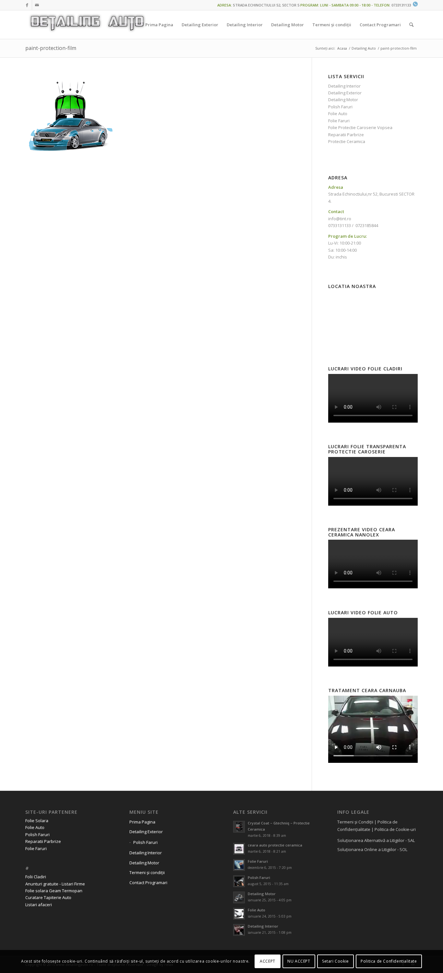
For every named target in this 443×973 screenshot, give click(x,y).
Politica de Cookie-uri (395, 829)
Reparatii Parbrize (346, 135)
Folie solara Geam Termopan (53, 891)
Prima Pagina (142, 822)
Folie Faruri (339, 121)
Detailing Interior (344, 86)
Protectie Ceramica (346, 141)
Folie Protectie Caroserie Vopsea (360, 127)
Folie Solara (36, 820)
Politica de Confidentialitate (389, 961)
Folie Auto (337, 113)
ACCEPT (267, 961)
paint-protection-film (50, 48)
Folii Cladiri (35, 877)
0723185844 (366, 225)
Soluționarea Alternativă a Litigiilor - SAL (376, 840)
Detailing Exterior (345, 93)
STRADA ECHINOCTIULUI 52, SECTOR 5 (266, 5)
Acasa (342, 48)
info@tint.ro (339, 219)
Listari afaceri (38, 904)
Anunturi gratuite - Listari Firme (55, 884)
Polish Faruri (340, 107)
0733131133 (401, 5)
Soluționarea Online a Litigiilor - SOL (372, 849)
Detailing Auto (364, 48)
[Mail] (37, 5)
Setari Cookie (335, 961)
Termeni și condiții (147, 872)
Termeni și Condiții (355, 822)
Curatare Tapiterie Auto (48, 897)
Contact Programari (148, 882)
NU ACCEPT (298, 961)
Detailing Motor (343, 99)
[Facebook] (27, 5)
